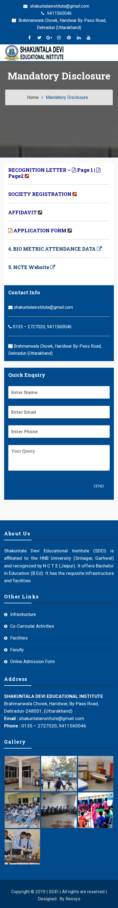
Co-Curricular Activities (32, 626)
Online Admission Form (32, 661)
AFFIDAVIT (22, 212)
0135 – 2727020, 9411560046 (42, 326)
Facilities (19, 638)
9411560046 (59, 13)
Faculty (17, 649)
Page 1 (85, 170)
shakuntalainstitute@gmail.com (59, 6)
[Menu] (69, 53)
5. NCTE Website (28, 267)
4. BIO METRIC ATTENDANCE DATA (52, 248)
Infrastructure (23, 614)
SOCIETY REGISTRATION (39, 194)
